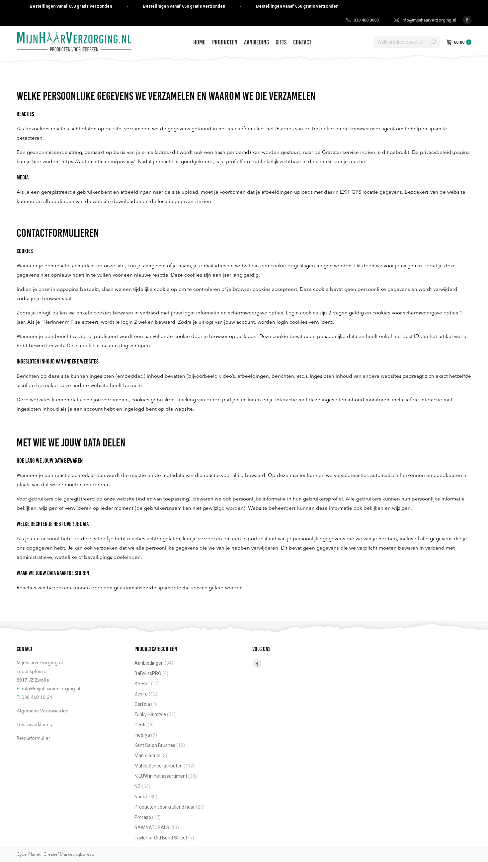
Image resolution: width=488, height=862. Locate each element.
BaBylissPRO (147, 673)
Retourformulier (33, 738)
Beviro (141, 693)
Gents (140, 724)
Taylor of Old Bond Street (160, 837)
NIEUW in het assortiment (160, 776)
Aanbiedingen (149, 663)
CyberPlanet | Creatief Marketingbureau (55, 854)
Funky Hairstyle (150, 714)
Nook (139, 796)
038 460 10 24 (37, 697)
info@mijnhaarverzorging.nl (51, 689)
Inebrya (142, 735)
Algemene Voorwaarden (42, 711)
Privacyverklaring (34, 724)
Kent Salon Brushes (154, 745)
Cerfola (142, 704)
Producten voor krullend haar (164, 807)
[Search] (433, 42)
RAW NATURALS (151, 827)
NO (137, 786)
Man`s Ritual (147, 755)
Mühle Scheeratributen (158, 765)
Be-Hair (142, 683)
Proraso (142, 817)
